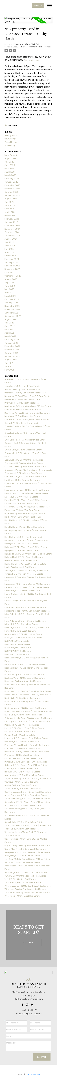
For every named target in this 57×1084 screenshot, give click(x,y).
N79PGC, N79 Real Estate (17, 641)
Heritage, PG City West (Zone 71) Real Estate (26, 540)
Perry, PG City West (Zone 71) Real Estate (24, 728)
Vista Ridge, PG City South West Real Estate (26, 872)
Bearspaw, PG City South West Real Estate (25, 392)
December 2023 (12, 265)
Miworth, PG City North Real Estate (21, 624)
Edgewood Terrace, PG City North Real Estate (32, 47)
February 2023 (12, 299)
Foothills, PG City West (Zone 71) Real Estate (26, 500)
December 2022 (12, 306)
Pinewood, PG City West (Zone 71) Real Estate (27, 751)
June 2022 (10, 326)
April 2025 (10, 212)
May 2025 (9, 208)
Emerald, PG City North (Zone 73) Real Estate (26, 493)
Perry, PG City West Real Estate (20, 731)
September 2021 (12, 356)
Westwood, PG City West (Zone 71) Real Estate (27, 892)
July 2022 (9, 322)
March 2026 (10, 175)
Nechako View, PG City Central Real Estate (25, 678)
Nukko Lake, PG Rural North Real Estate (23, 714)
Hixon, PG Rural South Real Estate (21, 560)
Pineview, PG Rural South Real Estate (22, 748)
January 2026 (11, 181)
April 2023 (9, 292)
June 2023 (10, 286)
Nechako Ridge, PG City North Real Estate (25, 674)
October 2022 (11, 312)
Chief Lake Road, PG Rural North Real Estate (26, 439)
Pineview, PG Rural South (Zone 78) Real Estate (27, 745)
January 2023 (11, 302)
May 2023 (9, 289)
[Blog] (33, 1004)
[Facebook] (23, 1004)
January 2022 (11, 343)
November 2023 (12, 269)
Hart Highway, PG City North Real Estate (24, 537)
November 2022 (12, 309)
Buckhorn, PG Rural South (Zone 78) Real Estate (28, 413)
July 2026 (9, 161)
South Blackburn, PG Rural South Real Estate (26, 795)
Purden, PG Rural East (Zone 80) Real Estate (26, 761)
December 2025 (12, 185)
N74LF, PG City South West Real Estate (23, 637)
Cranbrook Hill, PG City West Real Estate (24, 463)
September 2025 (13, 195)
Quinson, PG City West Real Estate (21, 768)
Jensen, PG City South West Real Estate (24, 573)
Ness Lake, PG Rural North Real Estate (23, 681)
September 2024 (13, 235)
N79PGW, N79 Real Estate (17, 654)
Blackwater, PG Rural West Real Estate (23, 409)
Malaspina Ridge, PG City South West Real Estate (28, 610)
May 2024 (9, 249)
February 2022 (12, 339)
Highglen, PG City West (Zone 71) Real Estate (26, 547)
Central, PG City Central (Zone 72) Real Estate (27, 419)
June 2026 (10, 165)
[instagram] (28, 1004)
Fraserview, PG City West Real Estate (22, 510)
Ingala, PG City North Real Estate (20, 567)
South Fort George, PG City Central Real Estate (27, 798)
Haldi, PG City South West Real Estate (23, 516)
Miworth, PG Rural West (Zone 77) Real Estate (27, 627)
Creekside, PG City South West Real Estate (25, 466)
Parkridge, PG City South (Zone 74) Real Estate (27, 721)
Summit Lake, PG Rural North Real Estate (24, 822)
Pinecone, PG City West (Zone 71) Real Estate (26, 738)
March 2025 (10, 215)
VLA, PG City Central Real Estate (20, 879)
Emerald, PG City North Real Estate (21, 496)
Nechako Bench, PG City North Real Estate (25, 664)
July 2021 (9, 363)
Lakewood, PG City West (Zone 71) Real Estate (27, 587)
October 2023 (11, 272)
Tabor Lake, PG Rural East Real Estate (23, 828)
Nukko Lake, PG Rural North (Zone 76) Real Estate (28, 711)
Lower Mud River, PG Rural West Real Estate (26, 607)
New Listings (10, 138)
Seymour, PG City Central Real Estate (23, 781)
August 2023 (11, 279)
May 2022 (9, 329)
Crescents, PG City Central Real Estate (23, 473)
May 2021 (9, 369)
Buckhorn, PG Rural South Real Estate (23, 416)
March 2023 (10, 296)
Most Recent (11, 155)
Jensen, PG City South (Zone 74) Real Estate (26, 570)
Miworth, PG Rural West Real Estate (22, 630)
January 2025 (11, 222)
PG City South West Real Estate (20, 735)
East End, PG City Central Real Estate (23, 480)
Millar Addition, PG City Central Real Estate (25, 621)
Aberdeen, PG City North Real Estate (22, 386)
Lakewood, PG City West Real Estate (22, 590)
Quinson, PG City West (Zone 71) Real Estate (26, 765)
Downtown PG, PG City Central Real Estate (25, 476)
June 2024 (10, 245)
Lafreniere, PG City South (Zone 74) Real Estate (28, 584)
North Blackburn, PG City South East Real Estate (28, 691)
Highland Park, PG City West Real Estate (24, 557)
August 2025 (11, 198)
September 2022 (13, 316)
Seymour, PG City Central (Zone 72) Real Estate (28, 778)
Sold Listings (11, 145)
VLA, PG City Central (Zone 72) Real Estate (25, 875)
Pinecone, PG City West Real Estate (22, 741)
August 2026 (11, 158)
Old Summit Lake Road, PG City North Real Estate (28, 718)
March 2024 (10, 255)
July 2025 (9, 202)
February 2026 (12, 178)
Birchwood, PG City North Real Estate (23, 402)
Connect (38, 5)
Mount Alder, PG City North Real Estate (23, 634)
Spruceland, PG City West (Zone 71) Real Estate (27, 802)
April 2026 (10, 172)
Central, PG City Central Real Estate (22, 423)
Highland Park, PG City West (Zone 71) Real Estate (28, 553)
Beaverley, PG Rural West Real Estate (22, 399)
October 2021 (11, 353)
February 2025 (12, 218)
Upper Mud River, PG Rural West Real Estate (26, 849)
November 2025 (12, 188)
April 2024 (10, 252)
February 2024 (12, 259)
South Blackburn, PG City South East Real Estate (28, 792)
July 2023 (9, 282)
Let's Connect (28, 942)
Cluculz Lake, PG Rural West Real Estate (23, 449)
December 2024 (12, 225)
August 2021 (11, 359)
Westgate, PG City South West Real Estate (25, 889)
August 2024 (11, 238)
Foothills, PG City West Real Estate (21, 503)
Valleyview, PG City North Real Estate (22, 855)
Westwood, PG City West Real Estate (22, 895)
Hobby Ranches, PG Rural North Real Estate (25, 564)
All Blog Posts (11, 135)
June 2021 (9, 366)
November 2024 (12, 229)
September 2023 (13, 275)
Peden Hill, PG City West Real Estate (22, 724)
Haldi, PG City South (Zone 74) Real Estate (25, 513)
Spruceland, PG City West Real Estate (23, 805)
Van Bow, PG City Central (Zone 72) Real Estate (27, 859)
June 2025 (10, 205)
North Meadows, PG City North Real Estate (25, 708)
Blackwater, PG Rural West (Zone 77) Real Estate (28, 406)
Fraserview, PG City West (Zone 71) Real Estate (27, 506)
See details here (31, 60)
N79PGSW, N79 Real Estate (18, 651)
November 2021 (12, 349)
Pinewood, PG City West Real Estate (22, 755)
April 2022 (9, 332)
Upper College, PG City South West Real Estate (27, 845)
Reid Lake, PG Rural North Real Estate (22, 771)
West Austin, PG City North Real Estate (23, 882)
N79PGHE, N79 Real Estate (17, 644)
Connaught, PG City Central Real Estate (24, 459)
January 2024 (11, 262)
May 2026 (9, 168)
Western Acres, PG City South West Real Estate (28, 886)
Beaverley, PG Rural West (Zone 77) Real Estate (27, 396)
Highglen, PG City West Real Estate (21, 550)
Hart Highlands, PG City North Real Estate (24, 527)
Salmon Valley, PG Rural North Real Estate (24, 775)
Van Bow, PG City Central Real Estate (22, 862)
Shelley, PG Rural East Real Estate (21, 785)
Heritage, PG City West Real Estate (21, 543)
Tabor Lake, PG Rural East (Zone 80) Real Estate (28, 825)
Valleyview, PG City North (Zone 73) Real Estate (27, 852)
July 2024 (9, 242)
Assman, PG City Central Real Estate (22, 389)
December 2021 (12, 346)
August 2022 (11, 319)
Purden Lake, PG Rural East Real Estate (23, 758)
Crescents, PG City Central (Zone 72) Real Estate (28, 470)
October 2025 (12, 192)
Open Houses (11, 142)
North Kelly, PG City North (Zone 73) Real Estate (28, 694)
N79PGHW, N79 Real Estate (18, 647)
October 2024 (12, 232)
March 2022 (10, 336)
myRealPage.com (33, 1074)
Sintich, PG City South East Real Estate (23, 788)
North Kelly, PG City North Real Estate (23, 698)
